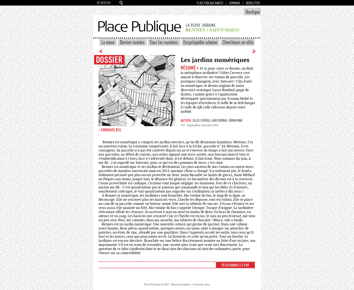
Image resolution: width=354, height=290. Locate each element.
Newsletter (253, 3)
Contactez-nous (201, 284)
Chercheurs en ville (237, 42)
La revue (108, 42)
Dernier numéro (132, 42)
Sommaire (234, 3)
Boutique (253, 11)
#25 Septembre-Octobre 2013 (199, 125)
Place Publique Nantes (210, 3)
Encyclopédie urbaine (200, 42)
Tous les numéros (164, 42)
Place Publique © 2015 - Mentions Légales (167, 284)
